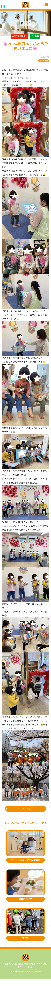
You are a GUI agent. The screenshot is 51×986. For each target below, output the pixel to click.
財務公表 (26, 964)
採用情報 (35, 36)
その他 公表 (41, 964)
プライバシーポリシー (26, 967)
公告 (33, 964)
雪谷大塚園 (43, 60)
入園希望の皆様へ (19, 36)
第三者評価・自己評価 (13, 964)
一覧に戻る (25, 808)
